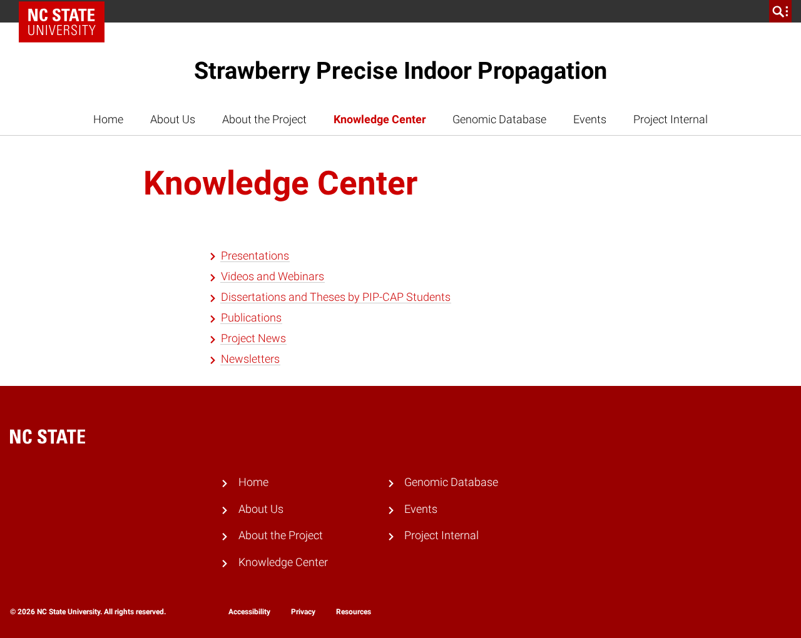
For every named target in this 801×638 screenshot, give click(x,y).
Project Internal (670, 119)
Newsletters (250, 359)
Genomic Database (499, 119)
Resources (353, 611)
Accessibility (249, 611)
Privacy (303, 611)
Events (589, 119)
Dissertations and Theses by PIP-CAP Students (336, 297)
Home (108, 119)
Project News (253, 338)
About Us (172, 119)
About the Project (264, 119)
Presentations (255, 256)
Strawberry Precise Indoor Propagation (400, 70)
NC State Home (66, 11)
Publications (251, 317)
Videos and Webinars (272, 276)
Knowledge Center (380, 119)
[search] (780, 11)
